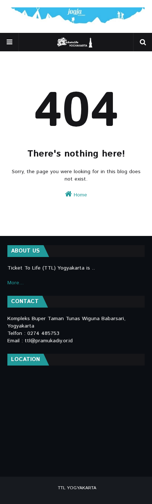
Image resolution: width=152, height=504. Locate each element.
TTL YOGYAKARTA (77, 488)
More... (15, 283)
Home (79, 195)
